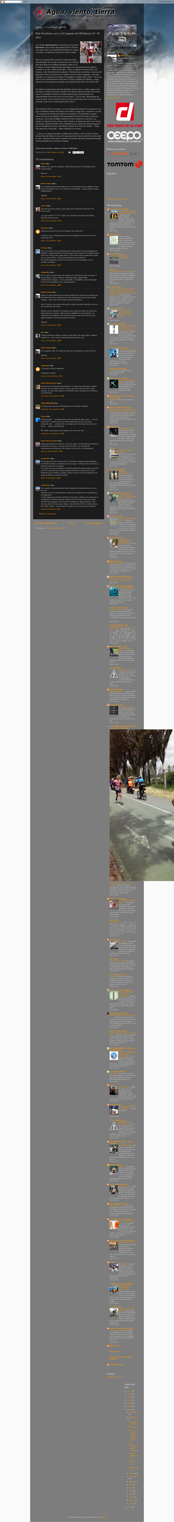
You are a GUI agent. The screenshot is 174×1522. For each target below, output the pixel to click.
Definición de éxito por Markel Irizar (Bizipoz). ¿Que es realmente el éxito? (123, 410)
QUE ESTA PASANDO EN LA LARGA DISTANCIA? (126, 994)
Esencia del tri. (116, 561)
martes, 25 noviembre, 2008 (51, 376)
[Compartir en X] (78, 152)
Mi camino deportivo (118, 974)
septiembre (133, 1476)
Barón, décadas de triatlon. (121, 407)
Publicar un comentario (47, 514)
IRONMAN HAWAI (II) (126, 588)
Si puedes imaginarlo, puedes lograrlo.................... (122, 1142)
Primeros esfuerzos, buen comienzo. (133, 1448)
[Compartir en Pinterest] (83, 152)
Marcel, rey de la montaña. (120, 990)
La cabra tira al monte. (119, 1184)
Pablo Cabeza (46, 183)
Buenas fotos (115, 1351)
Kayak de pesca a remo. (127, 349)
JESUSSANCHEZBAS (118, 369)
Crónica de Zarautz (125, 1145)
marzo (131, 1497)
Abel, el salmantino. (118, 469)
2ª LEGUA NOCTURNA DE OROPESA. (127, 1107)
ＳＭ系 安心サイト (116, 922)
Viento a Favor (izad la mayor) (122, 1328)
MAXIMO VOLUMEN (117, 563)
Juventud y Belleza (117, 324)
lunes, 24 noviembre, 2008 (51, 176)
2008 (129, 1410)
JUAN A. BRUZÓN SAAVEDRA (121, 586)
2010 (129, 1403)
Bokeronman (115, 427)
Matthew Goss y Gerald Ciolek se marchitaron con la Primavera (121, 579)
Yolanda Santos (116, 538)
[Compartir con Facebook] (80, 152)
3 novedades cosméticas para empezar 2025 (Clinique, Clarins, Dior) (127, 328)
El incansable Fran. (117, 1120)
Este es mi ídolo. (116, 308)
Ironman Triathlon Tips (119, 625)
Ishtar (43, 164)
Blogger (103, 1517)
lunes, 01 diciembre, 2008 (50, 478)
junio (131, 1488)
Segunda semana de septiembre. (126, 451)
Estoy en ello (115, 1346)
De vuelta (113, 400)
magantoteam (115, 1104)
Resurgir (113, 976)
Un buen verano (124, 1087)
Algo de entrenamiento (133, 1455)
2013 (129, 1394)
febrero (132, 1500)
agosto (132, 1481)
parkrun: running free (117, 609)
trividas (113, 1262)
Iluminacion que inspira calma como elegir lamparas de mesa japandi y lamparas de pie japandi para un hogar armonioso (123, 292)
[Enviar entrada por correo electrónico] (69, 152)
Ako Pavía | (114, 959)
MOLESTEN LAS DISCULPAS (125, 257)
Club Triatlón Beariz (117, 1072)
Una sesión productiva (133, 1423)
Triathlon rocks (116, 1307)
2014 (129, 1391)
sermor (44, 206)
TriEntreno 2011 (116, 516)
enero (131, 1503)
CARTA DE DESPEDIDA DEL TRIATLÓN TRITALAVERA (127, 1054)
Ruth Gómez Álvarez (49, 383)
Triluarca (113, 269)
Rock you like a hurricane (120, 493)
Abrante (113, 448)
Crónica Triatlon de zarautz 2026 (121, 271)
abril (131, 1494)
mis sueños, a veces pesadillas (122, 1241)
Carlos (43, 416)
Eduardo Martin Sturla (118, 646)
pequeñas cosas (116, 705)
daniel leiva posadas (49, 441)
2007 (129, 1507)
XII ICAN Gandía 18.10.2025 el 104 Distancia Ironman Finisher (125, 313)
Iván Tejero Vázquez (118, 899)
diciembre (132, 1412)
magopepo (45, 365)
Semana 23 (123, 941)
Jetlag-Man (45, 272)
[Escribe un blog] (76, 152)
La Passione (115, 939)
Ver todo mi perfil (113, 98)
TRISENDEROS (115, 668)
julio (131, 1485)
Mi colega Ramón (117, 689)
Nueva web (114, 1073)
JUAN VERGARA (47, 403)
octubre (132, 1473)
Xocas (112, 1085)
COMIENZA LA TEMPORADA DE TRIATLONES (125, 541)
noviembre (133, 1417)
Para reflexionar (116, 254)
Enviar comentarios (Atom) (56, 528)
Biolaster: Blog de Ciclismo (121, 577)
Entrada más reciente (46, 523)
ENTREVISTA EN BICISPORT (125, 1123)
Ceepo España (115, 287)
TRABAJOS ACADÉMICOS (124, 472)
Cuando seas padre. (117, 691)
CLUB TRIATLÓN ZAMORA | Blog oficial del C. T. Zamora (123, 727)
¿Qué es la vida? (125, 1186)
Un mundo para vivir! (118, 347)
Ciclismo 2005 (115, 1165)
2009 (129, 1406)
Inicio (71, 523)
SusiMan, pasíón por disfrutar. (122, 1283)
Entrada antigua (94, 523)
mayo (131, 1491)
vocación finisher (117, 1364)
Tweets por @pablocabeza (117, 199)
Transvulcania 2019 (126, 429)
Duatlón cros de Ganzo (127, 1242)
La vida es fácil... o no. (132, 1462)
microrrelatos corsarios (127, 707)
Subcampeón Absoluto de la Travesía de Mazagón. (127, 212)
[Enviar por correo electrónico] (74, 152)
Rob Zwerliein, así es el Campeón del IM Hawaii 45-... (133, 1436)
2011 (129, 1400)
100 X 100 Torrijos (116, 1206)
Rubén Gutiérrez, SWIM (119, 209)
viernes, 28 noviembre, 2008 (51, 451)
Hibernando (133, 1427)
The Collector (115, 235)
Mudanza (122, 1167)
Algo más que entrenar (119, 1204)
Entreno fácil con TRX (117, 961)
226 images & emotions (119, 378)
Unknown (45, 228)
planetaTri (114, 920)
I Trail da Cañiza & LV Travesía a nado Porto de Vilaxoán (127, 497)
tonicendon (45, 458)
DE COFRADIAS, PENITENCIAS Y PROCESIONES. (125, 1287)
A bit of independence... (119, 1031)
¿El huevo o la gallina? (118, 1330)
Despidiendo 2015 (125, 670)
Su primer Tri (123, 1264)
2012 (129, 1397)
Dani (43, 332)
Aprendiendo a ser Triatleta (121, 1219)
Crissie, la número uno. (119, 608)
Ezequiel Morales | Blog (119, 1013)
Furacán (44, 248)
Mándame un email (114, 1377)
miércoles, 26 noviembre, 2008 (52, 396)
